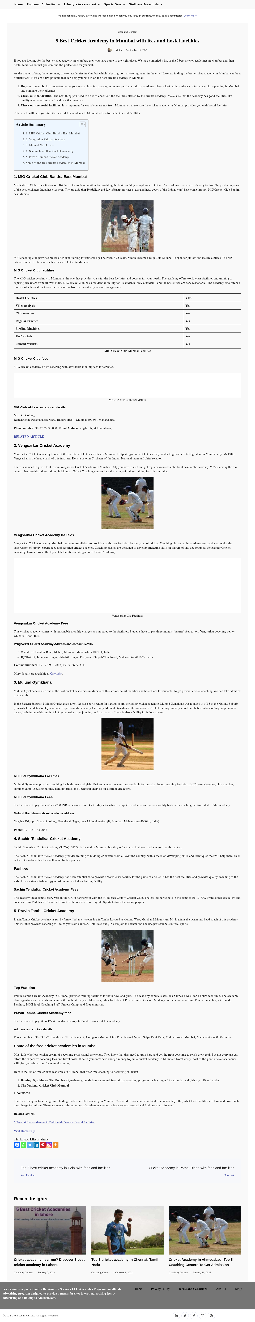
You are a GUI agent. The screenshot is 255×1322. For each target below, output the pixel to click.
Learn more (191, 15)
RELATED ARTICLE (29, 436)
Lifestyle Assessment (80, 4)
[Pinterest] (43, 1145)
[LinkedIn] (176, 1316)
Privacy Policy (160, 1289)
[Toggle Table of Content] (81, 124)
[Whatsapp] (23, 1145)
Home (18, 4)
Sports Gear (112, 4)
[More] (55, 1145)
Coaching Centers (127, 31)
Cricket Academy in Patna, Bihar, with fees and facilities (191, 1168)
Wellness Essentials (144, 4)
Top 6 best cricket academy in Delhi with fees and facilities (65, 1168)
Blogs (238, 1289)
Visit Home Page (24, 1131)
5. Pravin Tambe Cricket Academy (47, 157)
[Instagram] (49, 1145)
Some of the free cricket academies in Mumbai (55, 163)
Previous (31, 1175)
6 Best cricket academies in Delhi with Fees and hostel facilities (54, 1122)
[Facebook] (17, 1145)
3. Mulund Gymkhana (40, 145)
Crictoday (56, 673)
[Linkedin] (36, 1145)
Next (226, 1175)
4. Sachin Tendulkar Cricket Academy (50, 151)
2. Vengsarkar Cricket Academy (46, 139)
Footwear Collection (41, 4)
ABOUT (221, 1289)
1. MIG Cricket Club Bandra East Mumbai (53, 133)
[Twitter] (30, 1145)
